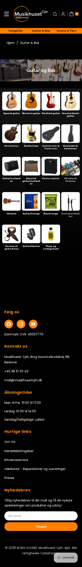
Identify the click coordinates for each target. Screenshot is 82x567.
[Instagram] (21, 324)
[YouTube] (33, 324)
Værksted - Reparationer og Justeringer (35, 469)
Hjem (11, 43)
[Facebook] (8, 324)
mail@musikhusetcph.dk (23, 380)
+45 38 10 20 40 (16, 371)
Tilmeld (41, 526)
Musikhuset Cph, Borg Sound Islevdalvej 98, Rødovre (37, 359)
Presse (9, 478)
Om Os (9, 442)
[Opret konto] (63, 14)
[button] (6, 14)
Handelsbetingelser (19, 451)
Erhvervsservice (16, 460)
